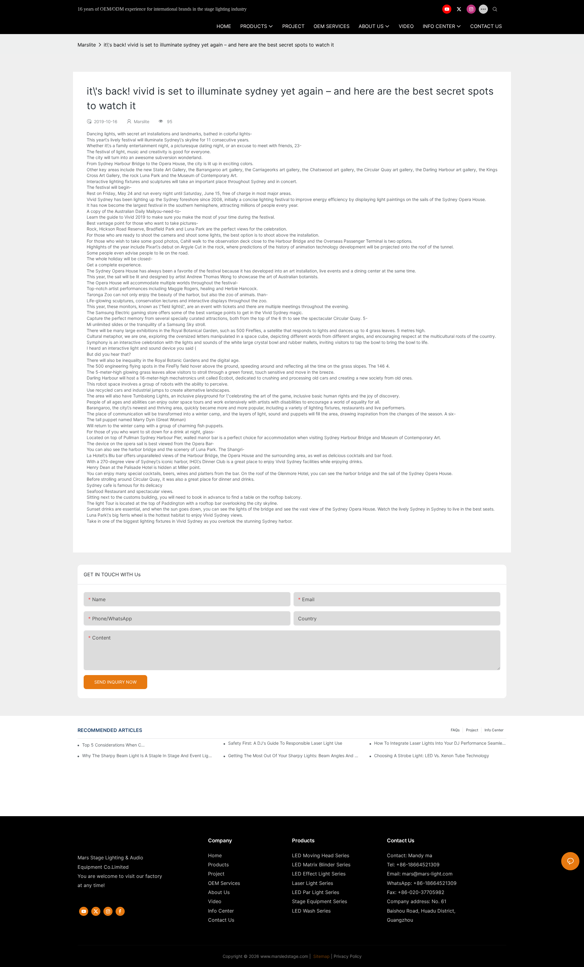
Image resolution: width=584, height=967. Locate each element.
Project (472, 730)
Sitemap (321, 956)
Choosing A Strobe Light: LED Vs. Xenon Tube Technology (431, 755)
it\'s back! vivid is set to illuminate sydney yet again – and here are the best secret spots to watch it (219, 45)
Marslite (87, 45)
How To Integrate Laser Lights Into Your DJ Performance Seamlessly (440, 743)
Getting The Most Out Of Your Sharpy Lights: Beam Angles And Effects (294, 755)
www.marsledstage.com (284, 956)
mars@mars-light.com (427, 874)
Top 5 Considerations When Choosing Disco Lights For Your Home (114, 744)
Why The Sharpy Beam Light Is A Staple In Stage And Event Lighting (148, 755)
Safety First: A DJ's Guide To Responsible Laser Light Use (285, 743)
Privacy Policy (348, 956)
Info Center (494, 730)
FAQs (455, 730)
